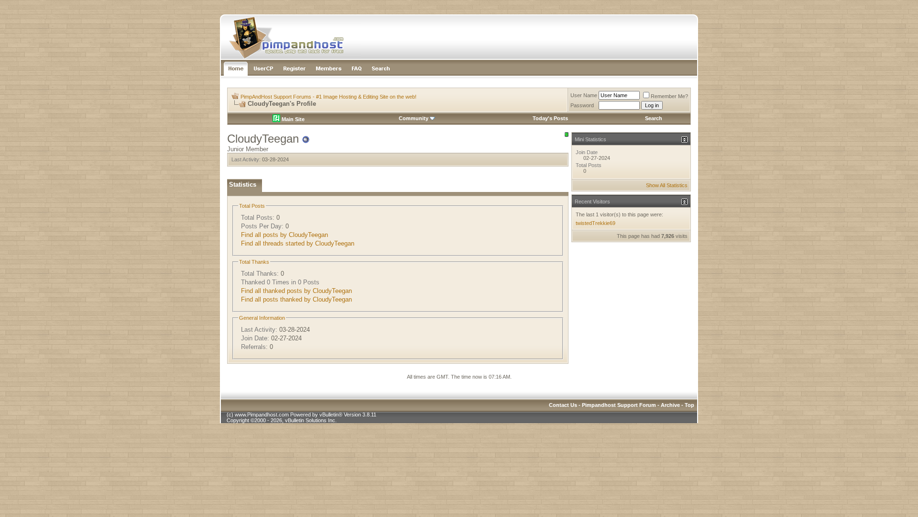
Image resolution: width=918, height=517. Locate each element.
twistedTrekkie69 (595, 223)
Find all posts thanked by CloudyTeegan (296, 299)
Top (689, 405)
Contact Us (563, 405)
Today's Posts (550, 118)
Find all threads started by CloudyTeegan (297, 243)
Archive (670, 405)
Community (413, 118)
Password (582, 105)
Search (653, 118)
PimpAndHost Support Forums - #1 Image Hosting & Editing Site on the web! (328, 97)
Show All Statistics (667, 185)
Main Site (292, 119)
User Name (583, 95)
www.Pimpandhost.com (262, 414)
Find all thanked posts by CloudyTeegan (296, 290)
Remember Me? (669, 96)
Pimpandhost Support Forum (619, 405)
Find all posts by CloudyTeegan (284, 234)
